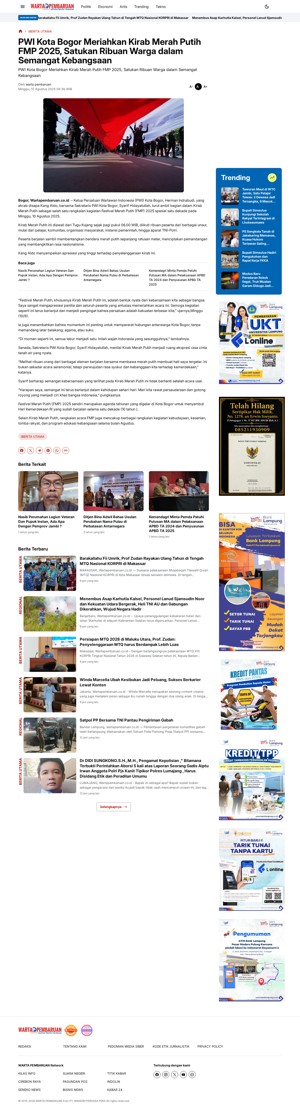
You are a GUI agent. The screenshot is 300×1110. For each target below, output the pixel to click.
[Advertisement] (249, 95)
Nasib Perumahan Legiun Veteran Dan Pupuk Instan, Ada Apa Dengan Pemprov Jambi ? (48, 275)
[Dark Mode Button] (266, 6)
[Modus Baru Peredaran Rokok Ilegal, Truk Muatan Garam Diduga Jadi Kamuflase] (230, 280)
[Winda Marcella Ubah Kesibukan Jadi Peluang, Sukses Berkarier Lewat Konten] (49, 694)
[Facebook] (21, 450)
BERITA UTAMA (20, 569)
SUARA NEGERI (74, 1073)
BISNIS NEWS (73, 1090)
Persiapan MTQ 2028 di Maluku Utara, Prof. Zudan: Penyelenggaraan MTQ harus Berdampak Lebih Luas (129, 642)
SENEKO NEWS (29, 1090)
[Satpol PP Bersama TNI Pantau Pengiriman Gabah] (49, 735)
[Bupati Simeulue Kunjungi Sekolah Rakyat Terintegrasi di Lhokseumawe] (230, 217)
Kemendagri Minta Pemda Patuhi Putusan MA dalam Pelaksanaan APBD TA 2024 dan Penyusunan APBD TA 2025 (177, 277)
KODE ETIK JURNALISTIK (171, 1046)
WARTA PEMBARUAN (49, 1101)
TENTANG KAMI (75, 1046)
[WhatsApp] (56, 450)
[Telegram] (39, 450)
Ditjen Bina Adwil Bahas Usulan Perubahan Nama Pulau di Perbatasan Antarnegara (111, 275)
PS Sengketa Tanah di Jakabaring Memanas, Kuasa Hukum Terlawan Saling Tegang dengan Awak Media (259, 238)
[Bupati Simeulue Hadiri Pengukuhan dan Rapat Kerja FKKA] (230, 259)
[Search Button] (277, 6)
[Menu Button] (22, 6)
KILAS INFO (26, 1073)
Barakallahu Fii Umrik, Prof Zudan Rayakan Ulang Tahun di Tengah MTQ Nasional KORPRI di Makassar (142, 561)
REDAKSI (24, 1046)
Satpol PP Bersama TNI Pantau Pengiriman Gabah (126, 720)
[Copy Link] (65, 450)
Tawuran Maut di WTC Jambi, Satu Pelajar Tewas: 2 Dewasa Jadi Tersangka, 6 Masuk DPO (258, 195)
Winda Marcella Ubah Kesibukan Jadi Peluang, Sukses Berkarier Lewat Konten (140, 682)
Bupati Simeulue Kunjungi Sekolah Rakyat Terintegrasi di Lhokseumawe (258, 216)
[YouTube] (183, 1074)
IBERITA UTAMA (32, 436)
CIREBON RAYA (29, 1081)
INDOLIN (113, 1081)
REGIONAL (20, 605)
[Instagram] (165, 1074)
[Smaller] (191, 86)
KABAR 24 (114, 1090)
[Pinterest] (48, 450)
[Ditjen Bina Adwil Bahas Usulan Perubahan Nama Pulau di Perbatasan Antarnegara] (113, 491)
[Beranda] (20, 31)
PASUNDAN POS (75, 1081)
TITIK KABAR (116, 1073)
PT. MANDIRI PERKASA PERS (87, 1101)
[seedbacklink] (71, 1030)
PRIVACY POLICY (210, 1046)
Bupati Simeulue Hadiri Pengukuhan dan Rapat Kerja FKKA (259, 256)
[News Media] (86, 1030)
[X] (30, 450)
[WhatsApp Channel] (192, 1074)
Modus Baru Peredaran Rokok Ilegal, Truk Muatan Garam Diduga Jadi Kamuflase (256, 280)
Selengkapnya (110, 807)
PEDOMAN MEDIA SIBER (126, 1046)
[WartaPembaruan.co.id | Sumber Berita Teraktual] (52, 6)
